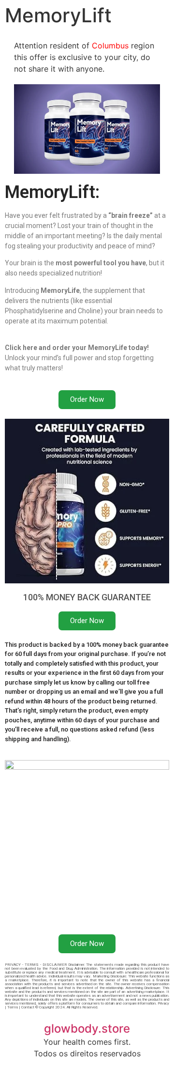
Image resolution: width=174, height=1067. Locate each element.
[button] (87, 399)
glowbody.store (87, 1028)
